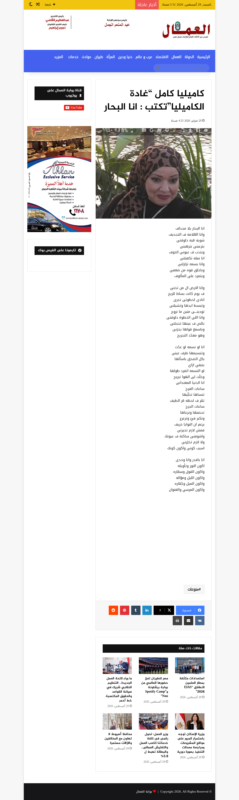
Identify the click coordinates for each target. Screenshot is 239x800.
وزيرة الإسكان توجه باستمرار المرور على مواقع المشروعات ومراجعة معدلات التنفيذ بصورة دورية (190, 743)
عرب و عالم (144, 57)
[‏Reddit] (113, 610)
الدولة (189, 57)
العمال (176, 57)
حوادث (86, 57)
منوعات (193, 589)
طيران (99, 57)
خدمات (73, 57)
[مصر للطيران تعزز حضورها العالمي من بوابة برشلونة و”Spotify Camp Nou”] (153, 665)
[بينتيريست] (124, 610)
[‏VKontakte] (199, 620)
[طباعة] (177, 620)
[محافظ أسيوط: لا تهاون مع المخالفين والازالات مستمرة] (117, 721)
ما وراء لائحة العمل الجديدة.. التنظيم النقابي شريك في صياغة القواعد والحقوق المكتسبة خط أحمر (119, 689)
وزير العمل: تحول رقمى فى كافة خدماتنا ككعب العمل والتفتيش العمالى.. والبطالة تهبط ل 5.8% (153, 745)
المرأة (110, 57)
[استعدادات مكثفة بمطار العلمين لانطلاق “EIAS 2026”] (189, 665)
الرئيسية (203, 57)
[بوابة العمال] (187, 30)
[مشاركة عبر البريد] (188, 620)
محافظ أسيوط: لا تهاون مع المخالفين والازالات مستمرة (118, 738)
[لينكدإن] (147, 610)
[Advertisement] (153, 544)
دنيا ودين (125, 57)
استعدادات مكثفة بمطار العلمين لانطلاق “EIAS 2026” (191, 685)
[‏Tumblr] (136, 610)
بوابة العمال (144, 791)
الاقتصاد (161, 57)
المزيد (58, 57)
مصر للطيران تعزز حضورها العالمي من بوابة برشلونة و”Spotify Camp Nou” (154, 687)
